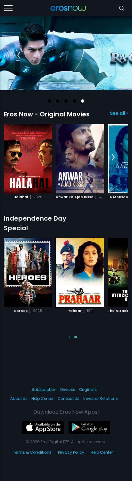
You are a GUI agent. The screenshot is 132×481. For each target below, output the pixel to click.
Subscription (44, 389)
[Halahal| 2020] (28, 158)
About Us (19, 398)
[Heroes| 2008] (28, 272)
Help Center (42, 398)
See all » (119, 113)
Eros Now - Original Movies (47, 114)
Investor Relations (100, 398)
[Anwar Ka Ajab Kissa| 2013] (80, 158)
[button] (49, 101)
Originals (88, 389)
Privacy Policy (71, 452)
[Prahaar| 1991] (80, 272)
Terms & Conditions (32, 452)
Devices (67, 389)
